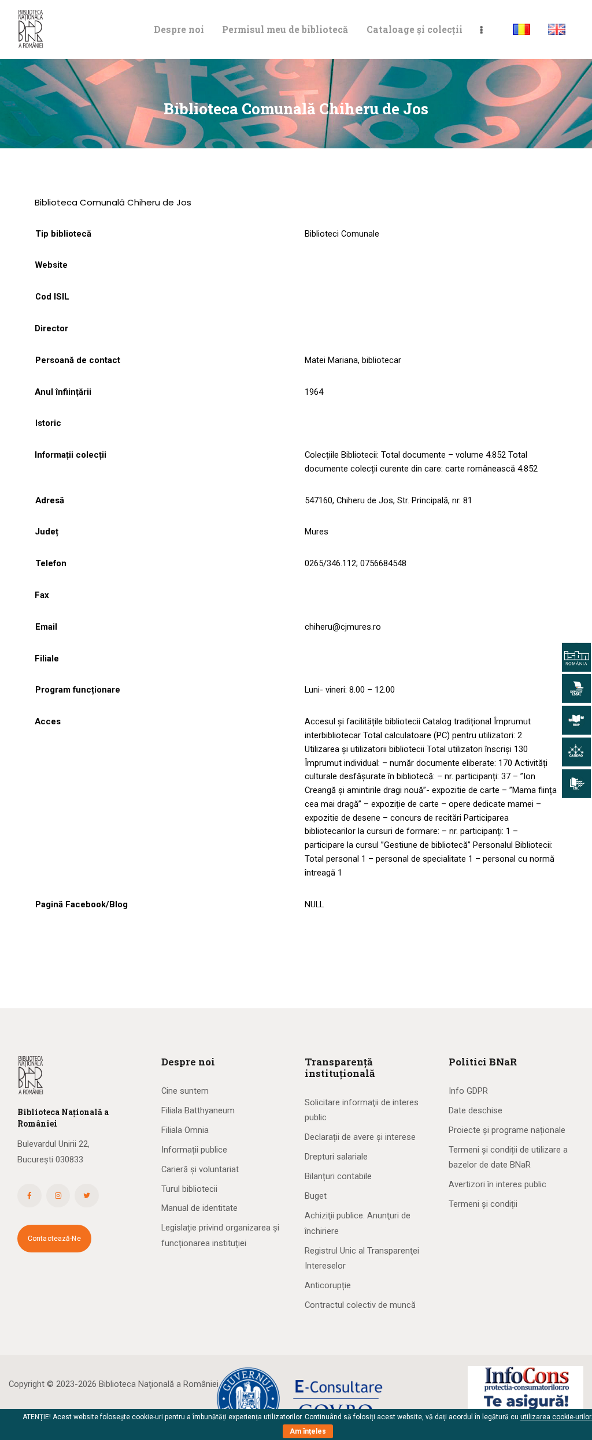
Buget (316, 1196)
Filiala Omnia (185, 1130)
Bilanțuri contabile (338, 1176)
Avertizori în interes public (497, 1184)
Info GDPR (468, 1091)
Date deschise (475, 1110)
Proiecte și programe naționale (507, 1130)
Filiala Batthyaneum (198, 1110)
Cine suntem (185, 1091)
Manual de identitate (199, 1208)
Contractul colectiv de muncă (360, 1305)
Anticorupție (328, 1285)
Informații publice (194, 1149)
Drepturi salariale (336, 1156)
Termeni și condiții (483, 1204)
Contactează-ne (54, 1239)
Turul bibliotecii (189, 1189)
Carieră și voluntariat (200, 1169)
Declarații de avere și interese (360, 1137)
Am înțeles (308, 1431)
